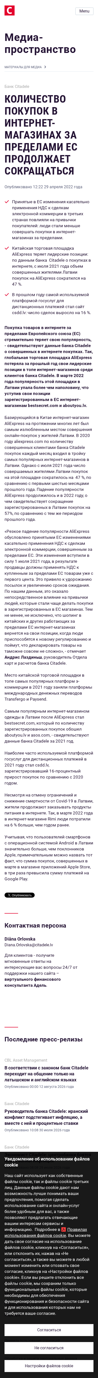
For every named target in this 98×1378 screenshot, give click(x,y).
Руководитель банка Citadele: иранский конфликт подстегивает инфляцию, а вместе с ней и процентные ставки (46, 1117)
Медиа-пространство (40, 43)
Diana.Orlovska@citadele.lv (29, 945)
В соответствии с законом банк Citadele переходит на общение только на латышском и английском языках (46, 1073)
